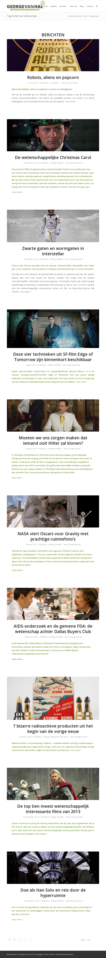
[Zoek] (97, 6)
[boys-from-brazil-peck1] (53, 415)
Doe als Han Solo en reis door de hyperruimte (53, 892)
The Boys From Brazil (24, 455)
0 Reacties (44, 83)
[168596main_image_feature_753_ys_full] (53, 511)
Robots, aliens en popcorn (53, 77)
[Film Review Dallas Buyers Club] (53, 604)
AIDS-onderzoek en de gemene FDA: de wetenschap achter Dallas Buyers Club (53, 628)
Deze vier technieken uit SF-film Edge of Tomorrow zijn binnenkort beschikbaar (53, 356)
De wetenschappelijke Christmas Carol (53, 157)
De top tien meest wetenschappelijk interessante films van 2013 (53, 808)
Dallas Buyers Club (38, 643)
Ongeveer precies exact (59, 737)
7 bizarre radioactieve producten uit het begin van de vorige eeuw (53, 728)
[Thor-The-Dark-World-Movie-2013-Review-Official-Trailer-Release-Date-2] (53, 784)
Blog (54, 163)
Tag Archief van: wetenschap (22, 15)
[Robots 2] (53, 55)
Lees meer (70, 101)
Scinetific (55, 83)
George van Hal (72, 83)
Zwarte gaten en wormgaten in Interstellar (53, 251)
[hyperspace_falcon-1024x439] (53, 868)
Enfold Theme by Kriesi (64, 954)
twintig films (49, 823)
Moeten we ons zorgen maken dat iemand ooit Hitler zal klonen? (53, 440)
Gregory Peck (19, 458)
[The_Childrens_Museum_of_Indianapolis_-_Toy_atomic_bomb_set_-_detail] (53, 698)
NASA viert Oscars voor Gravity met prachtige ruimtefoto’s (53, 536)
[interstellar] (53, 226)
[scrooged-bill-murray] (53, 135)
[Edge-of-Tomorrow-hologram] (53, 328)
